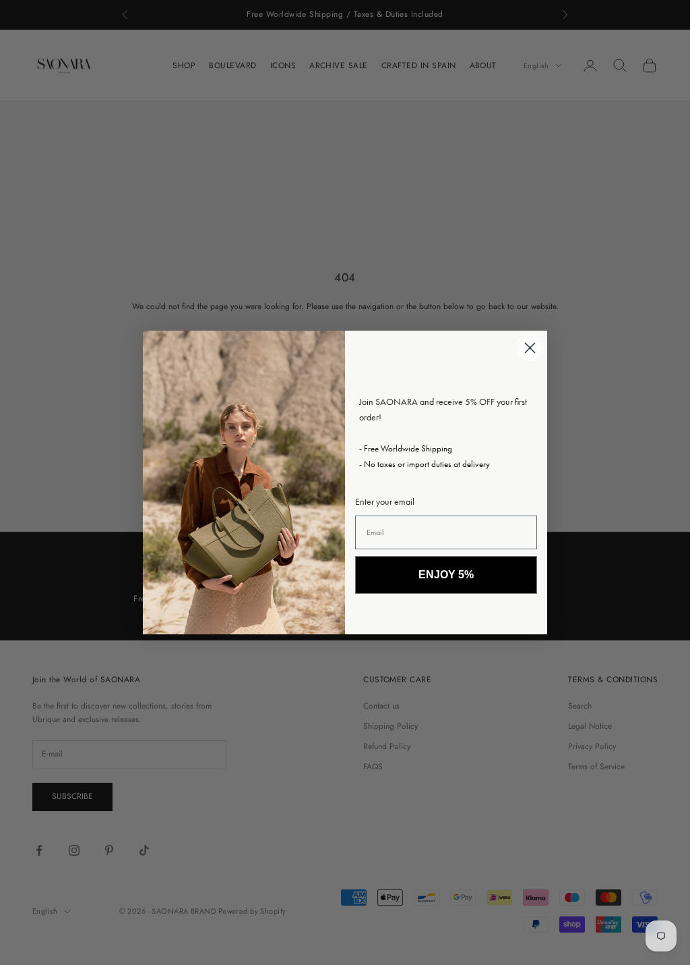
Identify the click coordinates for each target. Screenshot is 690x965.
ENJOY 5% (446, 574)
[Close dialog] (530, 348)
